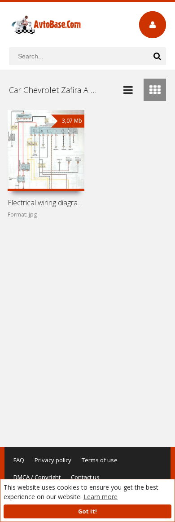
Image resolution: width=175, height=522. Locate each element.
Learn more (100, 496)
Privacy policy (53, 460)
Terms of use (100, 460)
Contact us (85, 477)
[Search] (157, 56)
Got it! (87, 511)
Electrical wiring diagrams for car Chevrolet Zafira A (46, 203)
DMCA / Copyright (37, 477)
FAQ (18, 460)
